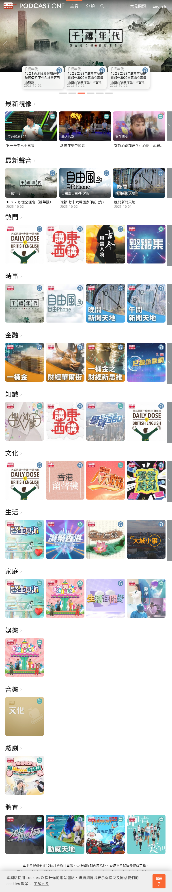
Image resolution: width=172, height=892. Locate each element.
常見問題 (138, 6)
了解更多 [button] (41, 884)
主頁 (74, 6)
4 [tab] (91, 93)
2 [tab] (72, 93)
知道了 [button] (159, 881)
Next (167, 45)
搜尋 (102, 6)
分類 (90, 6)
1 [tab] (63, 93)
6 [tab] (109, 93)
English (159, 6)
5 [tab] (100, 93)
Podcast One (42, 6)
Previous (5, 45)
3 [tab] (81, 93)
